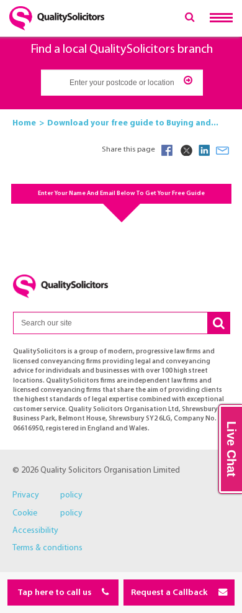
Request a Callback (170, 592)
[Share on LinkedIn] (204, 150)
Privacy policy (47, 495)
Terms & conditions (47, 548)
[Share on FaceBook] (167, 150)
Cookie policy (47, 513)
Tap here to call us (55, 592)
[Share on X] (185, 150)
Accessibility (35, 530)
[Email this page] (223, 150)
